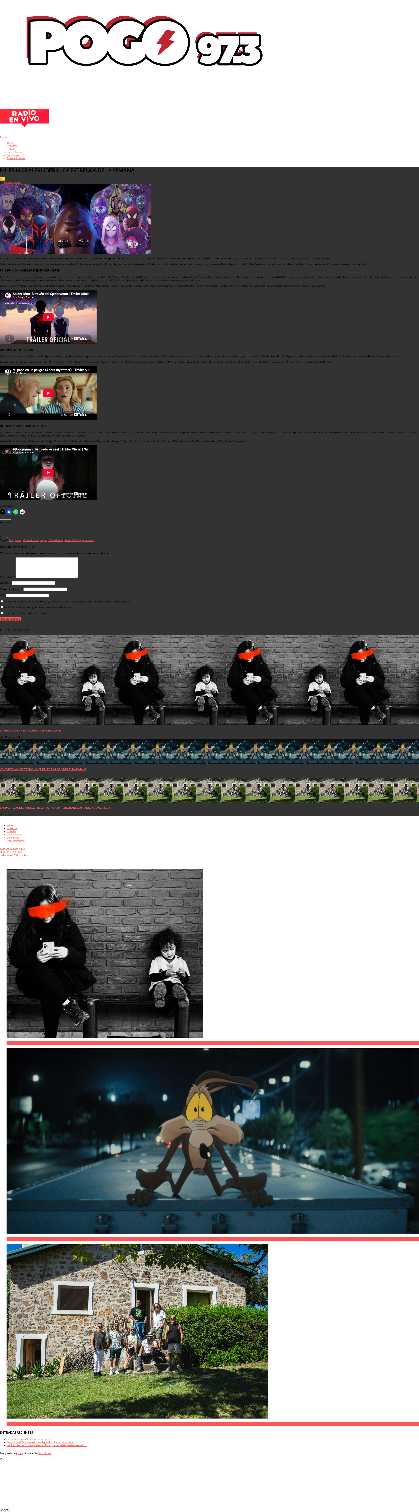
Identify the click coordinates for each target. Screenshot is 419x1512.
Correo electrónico (11, 588)
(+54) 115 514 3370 (11, 851)
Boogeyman (15, 540)
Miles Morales (55, 540)
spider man (88, 540)
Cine (2, 179)
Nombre (5, 582)
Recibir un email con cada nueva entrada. (26, 612)
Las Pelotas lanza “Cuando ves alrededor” (31, 730)
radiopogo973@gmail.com (15, 854)
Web (3, 595)
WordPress (44, 1453)
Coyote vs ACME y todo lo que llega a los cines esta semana (43, 769)
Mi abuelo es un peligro (35, 540)
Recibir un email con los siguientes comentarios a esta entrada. (38, 607)
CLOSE (5, 1510)
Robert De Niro (72, 540)
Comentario (7, 576)
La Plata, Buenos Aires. (12, 848)
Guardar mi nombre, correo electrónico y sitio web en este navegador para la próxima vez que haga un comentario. (67, 601)
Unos (20, 1453)
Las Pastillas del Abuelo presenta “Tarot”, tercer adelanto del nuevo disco (55, 807)
